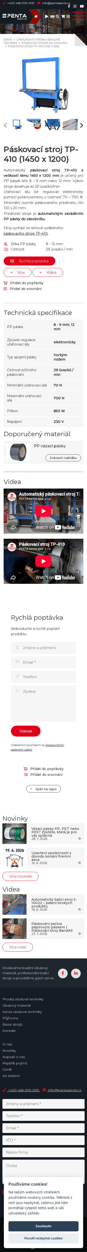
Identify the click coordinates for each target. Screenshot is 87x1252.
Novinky (9, 1050)
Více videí (17, 947)
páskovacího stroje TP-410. (26, 233)
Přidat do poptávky (26, 283)
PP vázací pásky (50, 446)
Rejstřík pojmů (14, 1063)
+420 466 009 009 (21, 3)
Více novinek (20, 876)
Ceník (7, 1069)
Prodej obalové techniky (23, 999)
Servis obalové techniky (22, 1012)
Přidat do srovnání (25, 288)
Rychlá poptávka (33, 261)
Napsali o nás (13, 1057)
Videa (50, 272)
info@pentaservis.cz (56, 3)
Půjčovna (10, 1018)
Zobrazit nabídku (63, 458)
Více (20, 272)
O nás (7, 1044)
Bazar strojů (12, 1024)
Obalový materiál (16, 1005)
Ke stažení (11, 1076)
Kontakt (9, 1030)
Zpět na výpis (45, 789)
